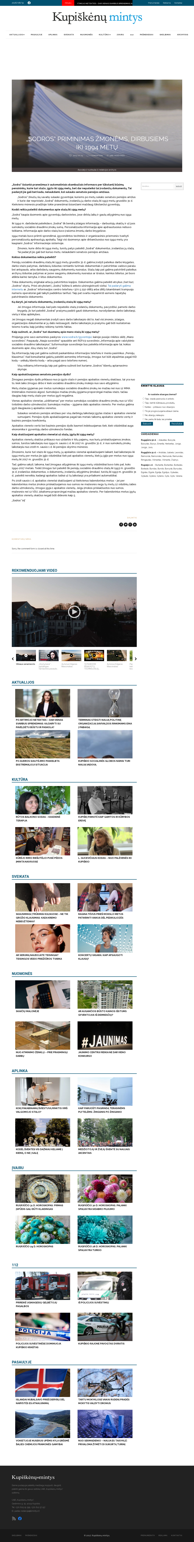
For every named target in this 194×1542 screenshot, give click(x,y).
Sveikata (20, 876)
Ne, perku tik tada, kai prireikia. (158, 419)
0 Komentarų (96, 155)
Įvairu (18, 1168)
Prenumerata (153, 3)
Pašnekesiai (31, 1535)
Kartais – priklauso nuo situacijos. (160, 407)
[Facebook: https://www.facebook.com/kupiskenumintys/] (29, 2)
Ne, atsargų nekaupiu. (154, 415)
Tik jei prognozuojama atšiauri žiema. (162, 411)
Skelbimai (17, 1535)
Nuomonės (22, 974)
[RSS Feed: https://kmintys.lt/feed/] (14, 1518)
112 (15, 1265)
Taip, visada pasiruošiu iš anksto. (159, 399)
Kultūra (20, 779)
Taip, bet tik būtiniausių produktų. (160, 403)
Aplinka (20, 1071)
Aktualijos (23, 682)
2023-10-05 (77, 155)
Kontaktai (178, 3)
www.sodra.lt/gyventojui (76, 337)
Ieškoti (179, 186)
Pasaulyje (22, 1362)
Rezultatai (176, 423)
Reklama (167, 3)
